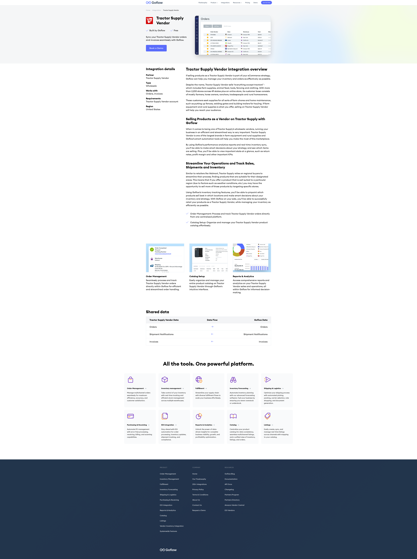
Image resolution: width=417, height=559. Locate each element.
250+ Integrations (199, 484)
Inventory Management (169, 479)
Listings (163, 521)
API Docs (228, 484)
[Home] (153, 2)
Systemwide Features (168, 531)
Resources (237, 3)
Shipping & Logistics (168, 495)
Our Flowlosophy (199, 479)
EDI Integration (166, 505)
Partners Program (232, 495)
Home (148, 10)
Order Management (168, 474)
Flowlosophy (203, 3)
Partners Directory (232, 500)
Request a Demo (199, 510)
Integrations (225, 3)
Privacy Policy (198, 489)
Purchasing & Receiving (169, 500)
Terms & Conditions (200, 495)
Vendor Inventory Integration (172, 526)
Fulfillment (164, 484)
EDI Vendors (230, 510)
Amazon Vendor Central (234, 505)
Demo (255, 3)
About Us (196, 500)
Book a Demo (156, 48)
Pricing (247, 3)
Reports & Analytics (168, 510)
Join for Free (266, 2)
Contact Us (197, 505)
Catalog (163, 515)
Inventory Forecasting (169, 489)
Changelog (229, 489)
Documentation (231, 479)
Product (214, 3)
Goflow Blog (230, 474)
